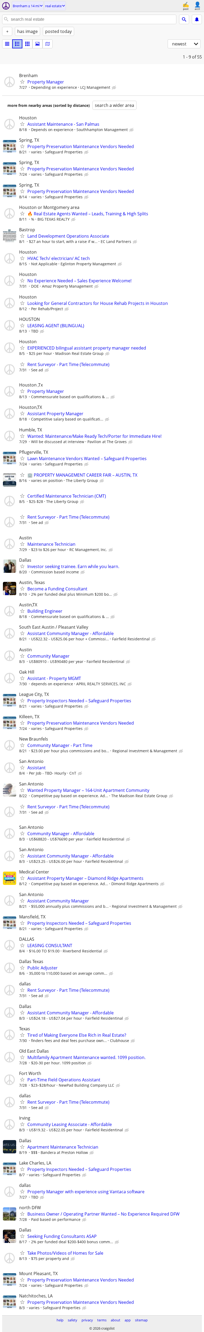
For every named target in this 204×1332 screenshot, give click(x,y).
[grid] (27, 43)
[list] (7, 43)
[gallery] (37, 43)
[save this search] (197, 19)
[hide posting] (114, 88)
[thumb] (17, 43)
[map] (47, 43)
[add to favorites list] (22, 81)
